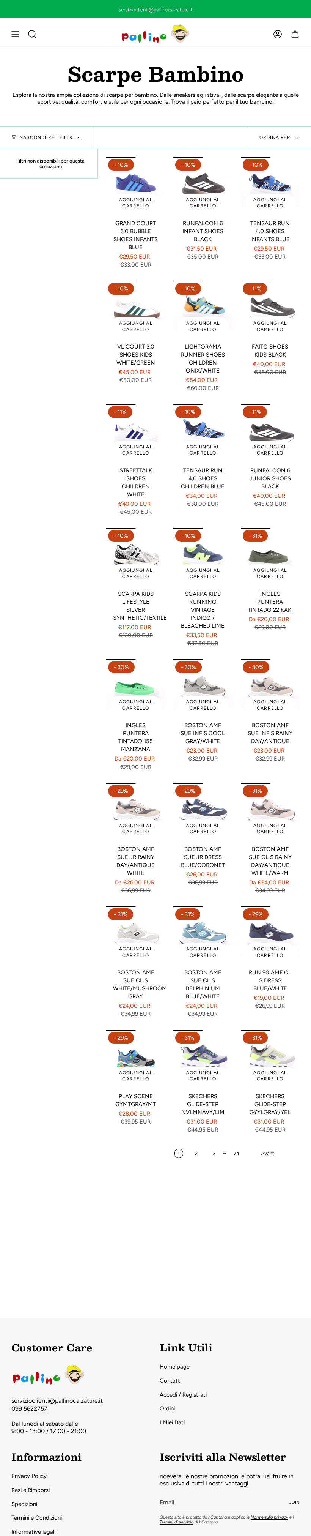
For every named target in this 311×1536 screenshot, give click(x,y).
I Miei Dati (172, 1422)
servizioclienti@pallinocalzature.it (57, 1400)
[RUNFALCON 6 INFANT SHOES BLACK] (202, 186)
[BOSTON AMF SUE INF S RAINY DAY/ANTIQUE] (270, 688)
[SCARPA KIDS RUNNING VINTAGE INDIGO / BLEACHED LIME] (202, 557)
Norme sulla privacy (269, 1517)
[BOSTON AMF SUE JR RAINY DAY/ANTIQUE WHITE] (135, 812)
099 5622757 (29, 1408)
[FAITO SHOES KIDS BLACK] (270, 310)
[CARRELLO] (295, 34)
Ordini (167, 1408)
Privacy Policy (29, 1476)
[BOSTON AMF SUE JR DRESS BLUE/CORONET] (202, 812)
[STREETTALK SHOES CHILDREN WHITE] (135, 433)
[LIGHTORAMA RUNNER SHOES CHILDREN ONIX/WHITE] (202, 310)
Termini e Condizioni (36, 1517)
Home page (175, 1366)
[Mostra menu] (15, 34)
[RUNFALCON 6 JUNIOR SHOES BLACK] (270, 433)
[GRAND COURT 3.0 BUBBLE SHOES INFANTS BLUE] (135, 186)
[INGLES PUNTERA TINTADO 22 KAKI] (270, 557)
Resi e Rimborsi (30, 1490)
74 (236, 1153)
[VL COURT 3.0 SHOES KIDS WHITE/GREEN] (135, 310)
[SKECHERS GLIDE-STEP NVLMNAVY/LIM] (202, 1059)
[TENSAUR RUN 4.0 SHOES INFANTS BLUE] (270, 186)
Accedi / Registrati (183, 1394)
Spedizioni (24, 1504)
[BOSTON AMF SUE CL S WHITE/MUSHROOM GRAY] (135, 935)
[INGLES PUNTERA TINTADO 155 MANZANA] (135, 688)
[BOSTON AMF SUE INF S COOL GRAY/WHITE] (202, 688)
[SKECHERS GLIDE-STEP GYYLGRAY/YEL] (270, 1059)
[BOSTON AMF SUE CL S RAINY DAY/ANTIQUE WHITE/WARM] (270, 812)
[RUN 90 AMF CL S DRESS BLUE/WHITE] (270, 935)
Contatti (170, 1380)
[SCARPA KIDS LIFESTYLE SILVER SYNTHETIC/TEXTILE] (135, 557)
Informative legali (33, 1531)
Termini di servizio (176, 1522)
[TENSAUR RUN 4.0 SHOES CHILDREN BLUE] (202, 433)
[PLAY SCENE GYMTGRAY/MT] (135, 1059)
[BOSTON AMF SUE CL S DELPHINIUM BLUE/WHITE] (202, 935)
